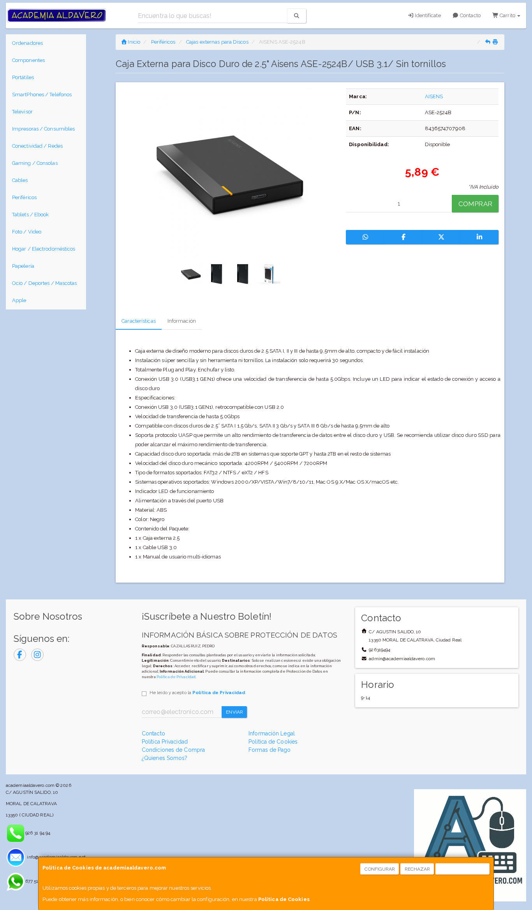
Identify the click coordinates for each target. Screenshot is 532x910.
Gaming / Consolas (35, 163)
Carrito (507, 15)
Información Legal (271, 733)
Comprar (475, 204)
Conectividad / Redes (37, 146)
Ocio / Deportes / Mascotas (44, 283)
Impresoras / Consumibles (43, 129)
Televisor (22, 112)
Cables (20, 180)
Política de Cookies (284, 899)
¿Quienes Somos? (165, 758)
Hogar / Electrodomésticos (44, 249)
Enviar (234, 712)
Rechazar (417, 869)
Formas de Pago (269, 750)
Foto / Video (26, 232)
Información (181, 321)
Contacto (470, 15)
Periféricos (24, 197)
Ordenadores (27, 43)
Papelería (23, 266)
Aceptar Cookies (463, 869)
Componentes (28, 60)
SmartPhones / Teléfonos (42, 94)
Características (139, 321)
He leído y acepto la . (198, 692)
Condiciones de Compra (173, 750)
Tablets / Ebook (30, 214)
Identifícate (427, 15)
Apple (19, 300)
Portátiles (23, 77)
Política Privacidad (165, 742)
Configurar (380, 869)
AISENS (434, 96)
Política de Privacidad (176, 677)
